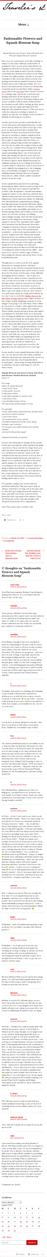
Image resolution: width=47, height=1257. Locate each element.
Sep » (9, 1237)
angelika (14, 634)
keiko (12, 917)
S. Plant (13, 1093)
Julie (12, 938)
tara (12, 969)
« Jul (3, 1237)
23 (9, 1226)
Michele (14, 993)
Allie (12, 1136)
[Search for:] (14, 1242)
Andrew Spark (16, 1117)
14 (39, 1217)
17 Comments (8, 540)
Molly (13, 715)
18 (21, 1222)
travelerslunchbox (35, 538)
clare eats (14, 584)
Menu (22, 24)
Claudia (13, 605)
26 (27, 1226)
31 (15, 1231)
